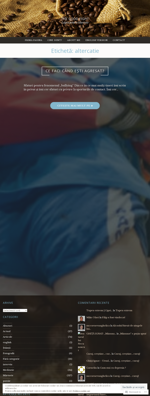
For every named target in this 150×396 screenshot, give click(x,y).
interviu (7, 364)
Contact (119, 40)
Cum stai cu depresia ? (113, 367)
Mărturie (8, 375)
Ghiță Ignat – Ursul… (98, 360)
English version (97, 40)
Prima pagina (33, 40)
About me (73, 40)
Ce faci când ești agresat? (75, 70)
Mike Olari (92, 317)
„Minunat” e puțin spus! (132, 333)
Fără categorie (11, 358)
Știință (6, 347)
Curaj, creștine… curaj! (127, 353)
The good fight (75, 19)
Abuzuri (7, 325)
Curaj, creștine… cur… (98, 353)
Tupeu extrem (124, 310)
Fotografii (8, 353)
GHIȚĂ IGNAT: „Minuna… (101, 333)
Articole (7, 336)
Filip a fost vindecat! (113, 317)
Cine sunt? (54, 40)
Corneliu (91, 367)
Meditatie (8, 370)
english (7, 342)
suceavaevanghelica (98, 325)
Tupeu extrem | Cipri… (99, 310)
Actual (6, 331)
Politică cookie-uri (81, 391)
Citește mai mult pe (70, 106)
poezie (6, 381)
